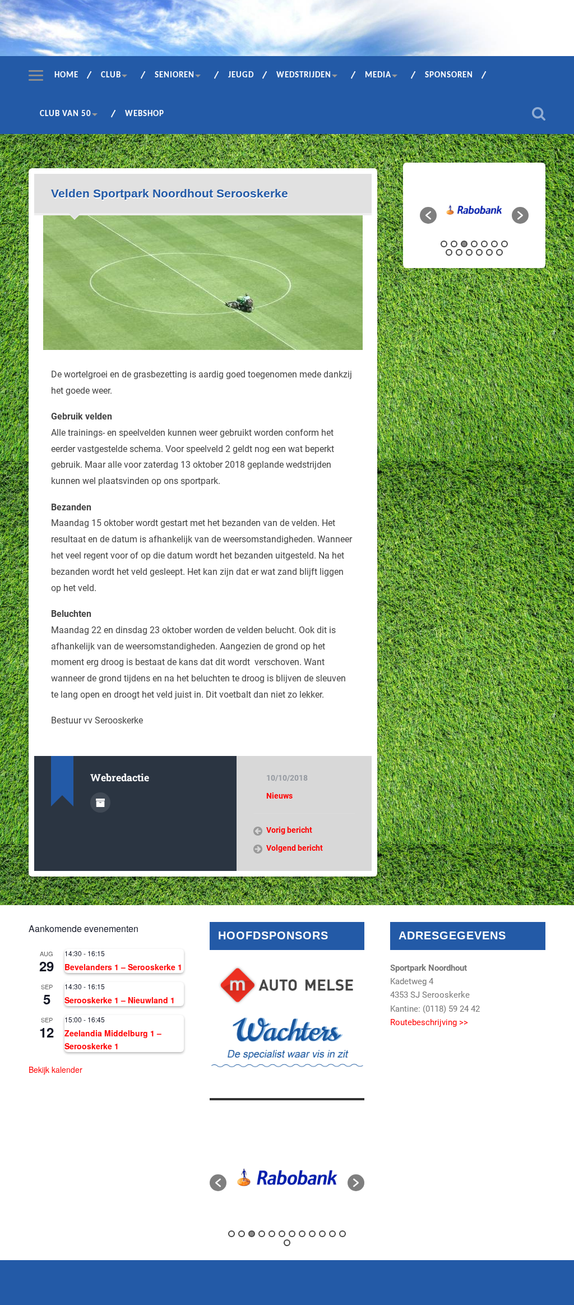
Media (378, 75)
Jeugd (241, 75)
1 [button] (444, 244)
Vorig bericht (289, 830)
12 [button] (489, 252)
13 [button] (499, 252)
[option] (474, 210)
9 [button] (459, 252)
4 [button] (474, 244)
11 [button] (479, 252)
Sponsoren (449, 75)
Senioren (175, 75)
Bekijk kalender (55, 1069)
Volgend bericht (294, 847)
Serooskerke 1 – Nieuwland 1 (119, 1000)
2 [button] (454, 244)
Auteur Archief (100, 802)
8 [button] (449, 252)
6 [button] (494, 244)
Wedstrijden (303, 75)
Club (111, 75)
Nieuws (279, 795)
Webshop (144, 114)
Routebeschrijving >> (429, 1022)
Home (66, 75)
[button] (428, 215)
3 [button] (464, 244)
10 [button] (469, 252)
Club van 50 (65, 114)
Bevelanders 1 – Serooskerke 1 (123, 966)
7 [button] (504, 244)
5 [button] (484, 244)
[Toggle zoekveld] (538, 114)
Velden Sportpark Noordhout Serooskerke (169, 193)
